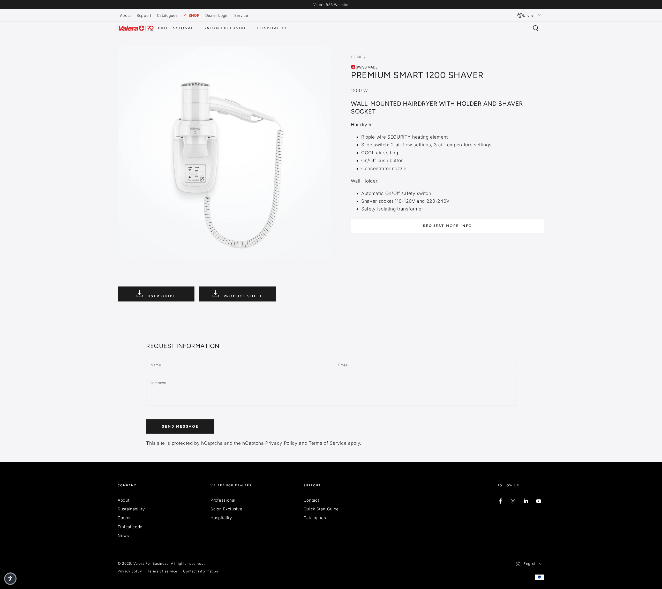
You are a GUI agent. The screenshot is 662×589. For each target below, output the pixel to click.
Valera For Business (151, 563)
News (123, 535)
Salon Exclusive (226, 509)
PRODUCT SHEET (242, 296)
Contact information (200, 571)
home (357, 57)
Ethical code (130, 526)
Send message (180, 426)
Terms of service (163, 571)
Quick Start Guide (321, 509)
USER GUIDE (161, 296)
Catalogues (315, 517)
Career (124, 517)
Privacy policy (130, 571)
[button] (535, 28)
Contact (311, 500)
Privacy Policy (281, 443)
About (123, 500)
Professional (222, 500)
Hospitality (221, 517)
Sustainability (131, 509)
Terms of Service (328, 443)
